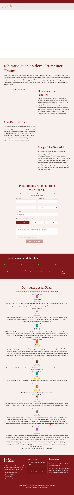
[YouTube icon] (65, 1)
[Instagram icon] (69, 1)
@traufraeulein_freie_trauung (12, 478)
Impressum (28, 487)
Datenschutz (34, 487)
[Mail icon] (70, 1)
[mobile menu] (71, 6)
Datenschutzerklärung (32, 237)
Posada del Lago (43, 151)
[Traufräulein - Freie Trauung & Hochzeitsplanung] (7, 6)
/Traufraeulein (8, 476)
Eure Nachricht (19, 226)
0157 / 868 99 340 (9, 474)
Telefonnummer (19, 205)
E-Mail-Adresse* (41, 198)
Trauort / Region (19, 211)
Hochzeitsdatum (41, 205)
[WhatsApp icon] (61, 1)
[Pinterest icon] (67, 1)
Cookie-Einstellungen (43, 487)
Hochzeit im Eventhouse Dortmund (36, 468)
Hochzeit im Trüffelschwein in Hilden (36, 471)
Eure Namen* (19, 198)
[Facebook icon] (63, 1)
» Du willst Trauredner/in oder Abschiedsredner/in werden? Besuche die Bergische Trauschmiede (58, 463)
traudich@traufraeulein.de (11, 472)
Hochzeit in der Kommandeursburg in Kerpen (36, 463)
